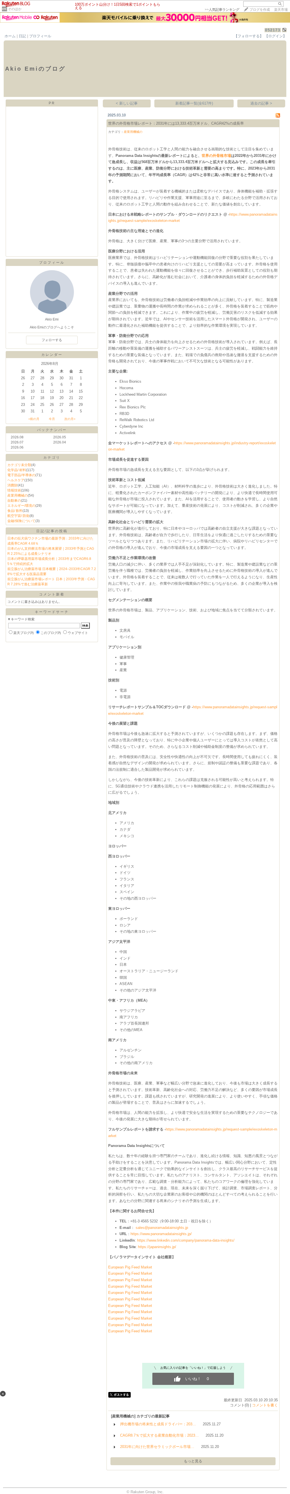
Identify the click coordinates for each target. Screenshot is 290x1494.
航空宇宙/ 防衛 (18, 516)
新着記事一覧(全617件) (194, 103)
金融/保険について (21, 521)
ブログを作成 (260, 10)
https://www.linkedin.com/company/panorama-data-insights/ (185, 1240)
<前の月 (33, 419)
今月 (52, 419)
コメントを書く (265, 1405)
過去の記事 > (261, 103)
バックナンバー (52, 430)
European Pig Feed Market (130, 1267)
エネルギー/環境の (21, 506)
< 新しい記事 (127, 103)
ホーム (10, 36)
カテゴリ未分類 (19, 465)
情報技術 (14, 490)
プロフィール (40, 36)
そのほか (15, 9)
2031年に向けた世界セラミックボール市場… (157, 1447)
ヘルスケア (15, 480)
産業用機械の (17, 495)
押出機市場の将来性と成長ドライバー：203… (158, 1424)
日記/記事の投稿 (52, 531)
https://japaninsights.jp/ (157, 1247)
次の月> (69, 419)
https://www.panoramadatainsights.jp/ (161, 1234)
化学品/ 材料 (16, 470)
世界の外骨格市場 (216, 155)
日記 (22, 36)
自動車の (14, 501)
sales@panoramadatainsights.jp (162, 1227)
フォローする (52, 340)
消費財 (12, 485)
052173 (272, 30)
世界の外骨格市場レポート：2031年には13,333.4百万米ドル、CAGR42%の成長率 (176, 123)
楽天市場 (281, 10)
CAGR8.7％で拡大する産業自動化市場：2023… (159, 1435)
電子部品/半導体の (21, 475)
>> (222, 10)
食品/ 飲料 (15, 511)
